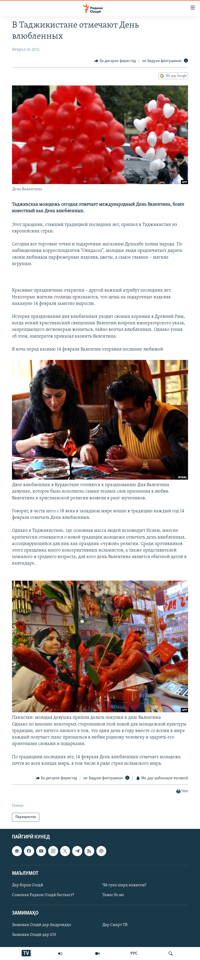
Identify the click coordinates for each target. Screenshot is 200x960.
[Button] (115, 61)
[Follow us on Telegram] (77, 851)
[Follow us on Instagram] (53, 851)
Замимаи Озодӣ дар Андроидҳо (41, 925)
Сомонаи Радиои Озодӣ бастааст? (43, 895)
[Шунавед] (60, 953)
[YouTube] (97, 953)
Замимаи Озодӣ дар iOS (34, 935)
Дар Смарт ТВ (114, 925)
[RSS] (89, 851)
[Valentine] (100, 478)
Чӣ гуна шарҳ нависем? (124, 885)
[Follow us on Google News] (17, 851)
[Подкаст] (101, 851)
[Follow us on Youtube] (41, 851)
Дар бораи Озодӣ (27, 885)
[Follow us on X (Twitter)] (65, 851)
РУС (134, 953)
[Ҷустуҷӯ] (170, 953)
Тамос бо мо (113, 895)
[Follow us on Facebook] (29, 851)
